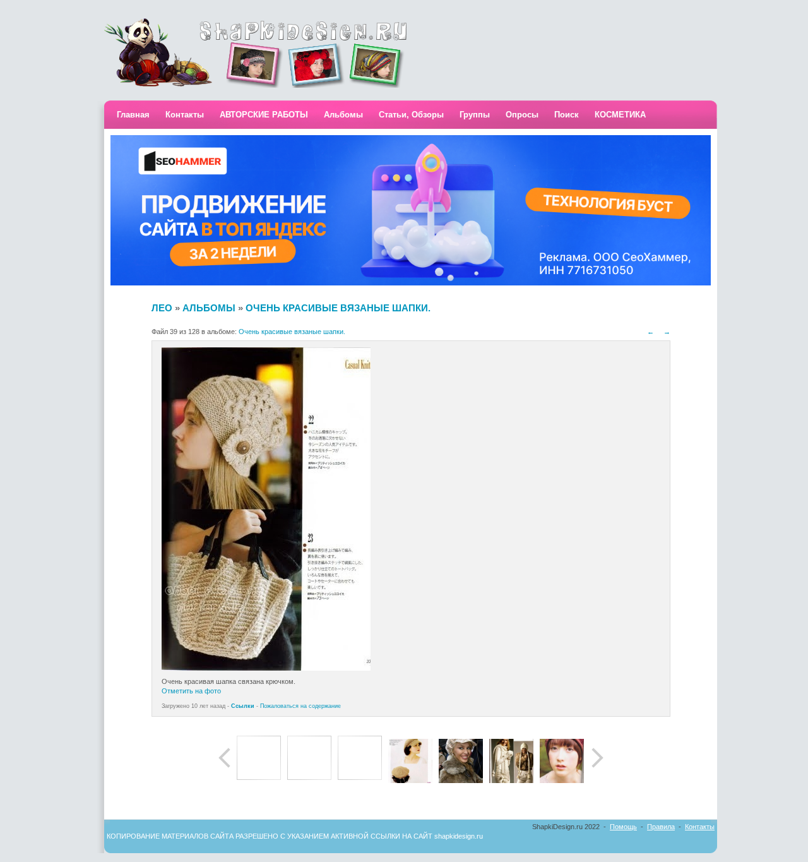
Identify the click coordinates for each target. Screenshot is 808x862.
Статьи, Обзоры (411, 114)
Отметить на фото (191, 691)
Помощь (623, 826)
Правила (661, 826)
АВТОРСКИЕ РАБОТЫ (264, 114)
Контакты (184, 114)
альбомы (208, 307)
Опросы (522, 114)
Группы (475, 114)
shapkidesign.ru (458, 836)
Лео (162, 307)
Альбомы (343, 114)
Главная (133, 114)
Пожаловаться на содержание (300, 706)
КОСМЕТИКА (620, 114)
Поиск (566, 114)
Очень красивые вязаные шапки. (338, 307)
